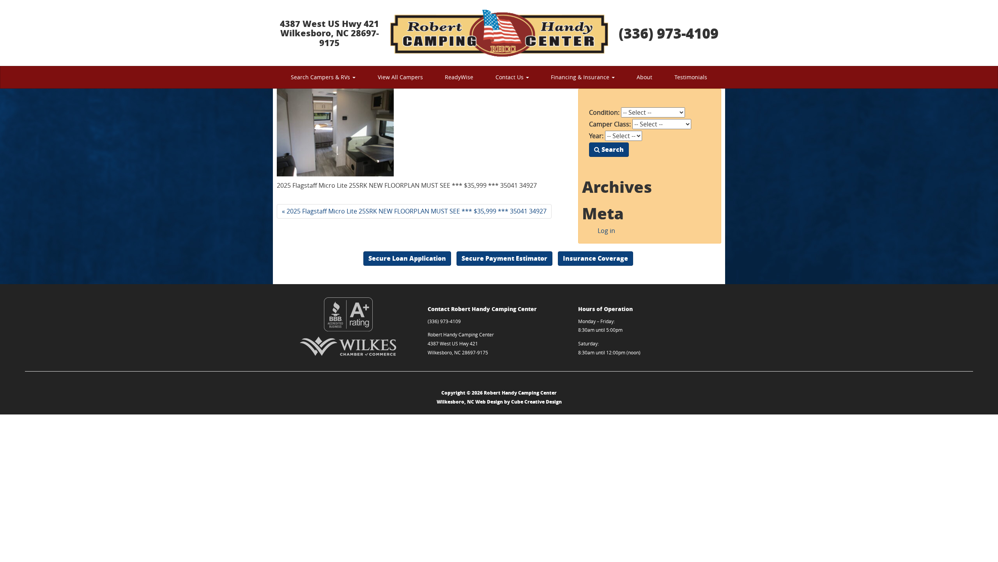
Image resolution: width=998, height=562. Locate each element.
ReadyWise (459, 77)
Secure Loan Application (407, 258)
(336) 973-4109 (668, 33)
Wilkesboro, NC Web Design (470, 401)
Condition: (604, 112)
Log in (606, 230)
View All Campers (400, 77)
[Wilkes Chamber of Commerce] (348, 346)
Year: (596, 136)
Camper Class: (610, 124)
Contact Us (510, 77)
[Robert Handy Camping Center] (499, 33)
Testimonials (690, 77)
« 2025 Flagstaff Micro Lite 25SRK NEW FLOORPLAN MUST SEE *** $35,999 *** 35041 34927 (414, 211)
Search (612, 149)
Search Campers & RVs (321, 77)
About (644, 77)
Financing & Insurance (581, 77)
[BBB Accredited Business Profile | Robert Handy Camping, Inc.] (348, 314)
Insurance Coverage (595, 258)
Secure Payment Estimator (504, 258)
